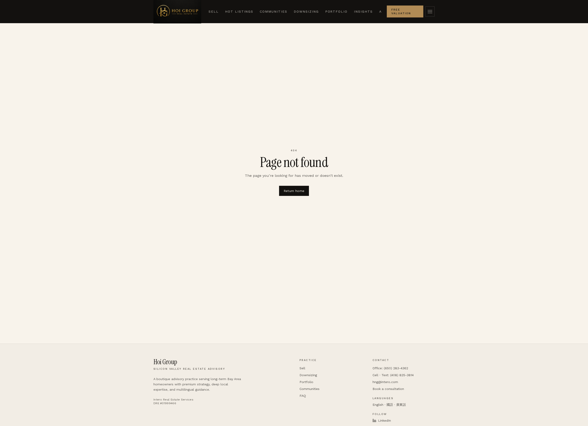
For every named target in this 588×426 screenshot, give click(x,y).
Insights (363, 11)
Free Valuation (401, 11)
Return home (294, 191)
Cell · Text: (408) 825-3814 (393, 375)
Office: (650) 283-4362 (390, 368)
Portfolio (336, 11)
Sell (214, 11)
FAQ (303, 396)
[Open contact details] (430, 11)
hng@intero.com (385, 382)
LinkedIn (384, 420)
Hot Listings (239, 11)
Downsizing (306, 11)
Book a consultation (388, 389)
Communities (273, 11)
